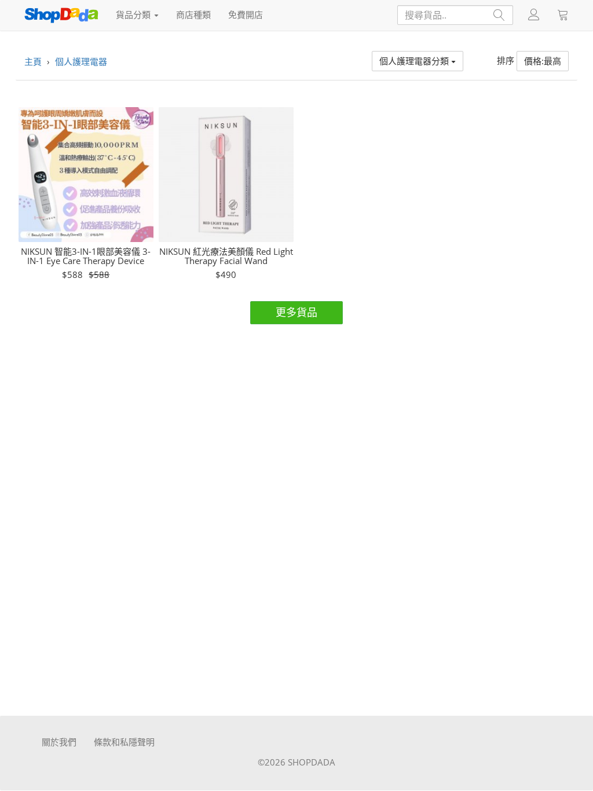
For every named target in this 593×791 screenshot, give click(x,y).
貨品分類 (134, 14)
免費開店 (245, 14)
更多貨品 (296, 312)
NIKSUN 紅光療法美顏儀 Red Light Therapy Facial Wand (226, 256)
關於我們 (59, 742)
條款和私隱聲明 (124, 742)
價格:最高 (542, 61)
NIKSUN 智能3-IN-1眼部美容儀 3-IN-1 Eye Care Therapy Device (86, 256)
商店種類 (193, 14)
